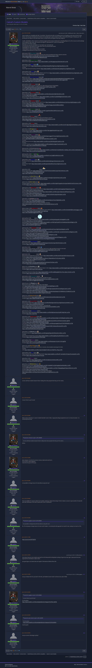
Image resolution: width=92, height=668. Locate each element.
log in (22, 1)
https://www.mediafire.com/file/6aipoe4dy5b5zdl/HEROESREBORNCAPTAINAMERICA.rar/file (53, 78)
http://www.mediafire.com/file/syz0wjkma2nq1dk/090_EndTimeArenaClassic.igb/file (51, 320)
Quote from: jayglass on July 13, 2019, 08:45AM (33, 595)
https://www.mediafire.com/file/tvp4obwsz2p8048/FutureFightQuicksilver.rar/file (40, 279)
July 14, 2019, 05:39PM (26, 615)
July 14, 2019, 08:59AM (26, 480)
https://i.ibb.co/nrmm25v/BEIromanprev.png (36, 184)
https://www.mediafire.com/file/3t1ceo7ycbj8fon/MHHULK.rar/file (48, 155)
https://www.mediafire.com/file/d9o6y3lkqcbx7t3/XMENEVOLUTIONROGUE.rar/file (56, 291)
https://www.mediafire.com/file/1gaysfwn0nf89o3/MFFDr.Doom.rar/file (47, 110)
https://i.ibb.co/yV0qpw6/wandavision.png (35, 308)
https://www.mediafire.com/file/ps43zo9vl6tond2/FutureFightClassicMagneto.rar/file (50, 229)
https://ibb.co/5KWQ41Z (31, 95)
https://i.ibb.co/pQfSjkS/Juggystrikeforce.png (32, 212)
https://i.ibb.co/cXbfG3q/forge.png (34, 131)
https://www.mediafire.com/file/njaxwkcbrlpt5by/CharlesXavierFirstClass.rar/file (40, 262)
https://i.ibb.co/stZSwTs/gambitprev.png (35, 137)
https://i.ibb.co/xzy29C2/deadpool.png (34, 103)
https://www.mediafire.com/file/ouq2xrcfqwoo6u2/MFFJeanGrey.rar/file (58, 191)
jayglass (14, 405)
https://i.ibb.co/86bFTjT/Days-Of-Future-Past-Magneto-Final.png (40, 238)
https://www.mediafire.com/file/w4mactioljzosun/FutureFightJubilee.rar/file (48, 200)
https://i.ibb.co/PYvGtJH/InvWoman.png (35, 172)
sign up (26, 1)
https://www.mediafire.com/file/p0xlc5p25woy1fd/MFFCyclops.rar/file (40, 87)
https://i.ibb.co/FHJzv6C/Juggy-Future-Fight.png (37, 211)
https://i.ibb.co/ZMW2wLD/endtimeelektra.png (36, 120)
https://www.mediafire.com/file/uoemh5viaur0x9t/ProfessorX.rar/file (58, 255)
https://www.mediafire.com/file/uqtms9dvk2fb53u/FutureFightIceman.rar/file (48, 163)
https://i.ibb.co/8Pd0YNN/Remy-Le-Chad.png (36, 145)
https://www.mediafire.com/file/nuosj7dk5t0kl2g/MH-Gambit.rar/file (49, 141)
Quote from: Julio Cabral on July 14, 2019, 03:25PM (33, 618)
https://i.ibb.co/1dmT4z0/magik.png (34, 220)
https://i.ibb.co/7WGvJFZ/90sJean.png (34, 190)
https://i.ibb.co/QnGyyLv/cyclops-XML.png (31, 89)
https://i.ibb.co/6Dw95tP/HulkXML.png (35, 156)
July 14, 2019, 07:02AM (26, 457)
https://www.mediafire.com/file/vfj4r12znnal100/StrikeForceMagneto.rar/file (60, 232)
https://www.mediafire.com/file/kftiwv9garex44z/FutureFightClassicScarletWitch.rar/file (53, 302)
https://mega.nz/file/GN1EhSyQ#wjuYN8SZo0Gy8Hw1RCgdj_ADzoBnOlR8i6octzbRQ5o (44, 105)
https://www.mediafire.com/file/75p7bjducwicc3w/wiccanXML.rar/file (46, 359)
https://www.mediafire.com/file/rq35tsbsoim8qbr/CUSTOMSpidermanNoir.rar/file (54, 318)
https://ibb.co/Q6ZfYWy (31, 313)
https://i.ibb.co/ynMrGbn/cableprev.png (35, 74)
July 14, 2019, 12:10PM (26, 574)
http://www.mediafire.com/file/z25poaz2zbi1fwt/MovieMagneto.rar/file (41, 234)
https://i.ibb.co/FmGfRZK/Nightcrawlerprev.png (36, 251)
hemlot (14, 505)
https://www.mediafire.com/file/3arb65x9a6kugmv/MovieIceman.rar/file (47, 161)
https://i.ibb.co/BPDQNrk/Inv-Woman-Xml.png (32, 173)
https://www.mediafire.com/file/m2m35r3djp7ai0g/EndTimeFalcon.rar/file (64, 124)
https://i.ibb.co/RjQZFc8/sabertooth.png (35, 298)
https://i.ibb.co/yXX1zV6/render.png (34, 269)
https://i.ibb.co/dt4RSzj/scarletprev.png (35, 304)
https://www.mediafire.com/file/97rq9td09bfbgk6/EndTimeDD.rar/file (55, 96)
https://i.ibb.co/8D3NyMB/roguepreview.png (36, 287)
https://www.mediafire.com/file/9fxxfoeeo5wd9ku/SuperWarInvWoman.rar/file (50, 170)
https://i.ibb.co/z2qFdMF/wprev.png (34, 361)
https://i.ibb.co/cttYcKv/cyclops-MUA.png (35, 88)
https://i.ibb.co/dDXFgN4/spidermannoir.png (36, 319)
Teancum (14, 385)
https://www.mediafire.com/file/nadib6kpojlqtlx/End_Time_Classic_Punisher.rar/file (56, 272)
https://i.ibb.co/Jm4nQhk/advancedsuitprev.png (32, 328)
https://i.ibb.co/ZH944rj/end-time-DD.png (35, 98)
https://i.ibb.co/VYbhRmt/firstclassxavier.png (36, 263)
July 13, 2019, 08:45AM (26, 397)
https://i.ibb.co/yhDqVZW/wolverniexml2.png (36, 366)
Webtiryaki (11, 664)
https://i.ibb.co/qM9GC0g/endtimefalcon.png (36, 126)
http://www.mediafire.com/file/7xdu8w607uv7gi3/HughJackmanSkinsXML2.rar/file (52, 365)
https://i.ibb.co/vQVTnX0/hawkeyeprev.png (35, 151)
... (18, 29)
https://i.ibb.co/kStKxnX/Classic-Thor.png (35, 355)
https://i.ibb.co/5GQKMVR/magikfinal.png (31, 225)
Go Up (7, 650)
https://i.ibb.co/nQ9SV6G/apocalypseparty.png (36, 57)
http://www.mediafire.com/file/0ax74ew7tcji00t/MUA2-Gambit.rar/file (41, 138)
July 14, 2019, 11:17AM (26, 537)
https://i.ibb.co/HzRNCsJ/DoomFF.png (34, 112)
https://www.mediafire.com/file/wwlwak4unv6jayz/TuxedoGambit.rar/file (51, 144)
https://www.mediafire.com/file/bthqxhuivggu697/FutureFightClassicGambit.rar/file (49, 136)
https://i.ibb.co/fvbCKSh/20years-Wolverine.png (37, 369)
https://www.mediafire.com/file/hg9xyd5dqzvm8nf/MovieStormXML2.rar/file (48, 333)
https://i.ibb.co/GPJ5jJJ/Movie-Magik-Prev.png (36, 223)
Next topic (82, 25)
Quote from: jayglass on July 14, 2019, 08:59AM (33, 520)
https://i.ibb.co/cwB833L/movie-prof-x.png (35, 259)
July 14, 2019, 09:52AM (26, 517)
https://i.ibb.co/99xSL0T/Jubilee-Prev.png (35, 201)
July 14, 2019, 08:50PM (26, 632)
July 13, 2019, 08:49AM (26, 415)
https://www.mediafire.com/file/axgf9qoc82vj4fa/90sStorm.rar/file (53, 335)
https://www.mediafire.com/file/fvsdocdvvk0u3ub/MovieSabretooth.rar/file (48, 297)
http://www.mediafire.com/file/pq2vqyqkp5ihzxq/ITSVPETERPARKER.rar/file (56, 323)
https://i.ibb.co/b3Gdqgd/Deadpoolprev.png (36, 106)
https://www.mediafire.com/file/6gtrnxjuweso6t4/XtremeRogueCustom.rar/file (53, 288)
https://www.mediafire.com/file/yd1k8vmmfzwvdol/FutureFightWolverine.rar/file (40, 372)
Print (84, 29)
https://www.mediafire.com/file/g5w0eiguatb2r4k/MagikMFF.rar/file (54, 219)
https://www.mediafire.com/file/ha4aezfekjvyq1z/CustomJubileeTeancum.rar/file (40, 204)
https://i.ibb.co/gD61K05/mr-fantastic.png (35, 244)
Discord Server (22, 14)
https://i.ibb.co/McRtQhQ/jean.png (34, 193)
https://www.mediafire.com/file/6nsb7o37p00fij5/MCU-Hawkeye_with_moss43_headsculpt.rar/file (61, 149)
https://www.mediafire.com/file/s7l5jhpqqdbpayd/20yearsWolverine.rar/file (60, 368)
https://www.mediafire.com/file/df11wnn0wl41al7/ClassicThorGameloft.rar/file (62, 354)
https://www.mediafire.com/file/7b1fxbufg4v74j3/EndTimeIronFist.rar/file (49, 177)
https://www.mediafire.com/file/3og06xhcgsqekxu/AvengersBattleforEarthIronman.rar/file (61, 183)
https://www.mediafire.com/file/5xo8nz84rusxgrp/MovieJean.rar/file (50, 194)
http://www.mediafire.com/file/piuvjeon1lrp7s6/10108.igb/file (52, 341)
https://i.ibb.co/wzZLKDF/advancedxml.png (35, 327)
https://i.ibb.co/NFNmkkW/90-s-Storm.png (35, 337)
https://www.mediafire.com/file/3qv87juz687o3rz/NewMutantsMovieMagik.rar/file (58, 222)
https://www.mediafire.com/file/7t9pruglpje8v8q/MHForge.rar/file (47, 130)
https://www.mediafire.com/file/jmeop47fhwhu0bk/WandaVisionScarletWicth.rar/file (41, 306)
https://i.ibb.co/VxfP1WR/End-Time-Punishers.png (37, 273)
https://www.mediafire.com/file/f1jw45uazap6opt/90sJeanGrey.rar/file (59, 189)
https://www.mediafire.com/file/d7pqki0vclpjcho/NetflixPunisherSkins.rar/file (66, 268)
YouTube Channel (31, 14)
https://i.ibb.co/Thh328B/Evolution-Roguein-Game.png (38, 292)
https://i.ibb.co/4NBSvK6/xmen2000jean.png (36, 195)
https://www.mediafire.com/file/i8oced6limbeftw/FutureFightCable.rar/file (66, 73)
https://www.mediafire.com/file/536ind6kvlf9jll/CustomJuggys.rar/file (67, 209)
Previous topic (76, 25)
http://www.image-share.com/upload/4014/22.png (33, 81)
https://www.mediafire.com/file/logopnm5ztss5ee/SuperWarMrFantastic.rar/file (48, 243)
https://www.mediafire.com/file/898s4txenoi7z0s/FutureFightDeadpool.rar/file (63, 102)
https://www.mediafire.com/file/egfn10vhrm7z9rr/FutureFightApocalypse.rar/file (40, 56)
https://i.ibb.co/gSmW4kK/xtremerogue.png (36, 290)
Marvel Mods (11, 8)
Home (9, 14)
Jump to (66, 656)
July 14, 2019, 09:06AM (26, 498)
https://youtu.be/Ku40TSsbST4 (29, 539)
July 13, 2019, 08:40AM (26, 378)
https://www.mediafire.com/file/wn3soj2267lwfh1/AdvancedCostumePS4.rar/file (49, 326)
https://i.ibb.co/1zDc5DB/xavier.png (34, 257)
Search (15, 14)
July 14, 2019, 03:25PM (26, 592)
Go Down (8, 29)
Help (75, 664)
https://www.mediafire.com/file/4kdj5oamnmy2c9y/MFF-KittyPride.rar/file (53, 312)
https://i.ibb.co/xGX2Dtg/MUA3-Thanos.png (36, 342)
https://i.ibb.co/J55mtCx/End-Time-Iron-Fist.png (36, 179)
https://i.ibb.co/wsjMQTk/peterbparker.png (35, 324)
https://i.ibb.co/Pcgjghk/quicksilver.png (34, 280)
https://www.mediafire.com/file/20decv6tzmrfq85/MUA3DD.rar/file (49, 94)
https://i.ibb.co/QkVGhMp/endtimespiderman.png (37, 322)
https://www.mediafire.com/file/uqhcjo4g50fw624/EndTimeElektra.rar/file (38, 119)
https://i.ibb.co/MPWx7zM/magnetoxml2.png (36, 230)
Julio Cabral (14, 44)
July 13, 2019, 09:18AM (26, 434)
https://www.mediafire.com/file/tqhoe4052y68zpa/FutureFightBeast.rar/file (58, 68)
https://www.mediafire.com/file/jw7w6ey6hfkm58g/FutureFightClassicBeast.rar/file (49, 66)
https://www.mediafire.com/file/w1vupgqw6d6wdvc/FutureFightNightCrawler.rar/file (41, 250)
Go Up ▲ (85, 664)
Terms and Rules (80, 664)
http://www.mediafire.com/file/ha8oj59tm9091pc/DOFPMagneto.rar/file (50, 237)
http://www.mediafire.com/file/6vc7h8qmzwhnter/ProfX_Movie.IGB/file (49, 258)
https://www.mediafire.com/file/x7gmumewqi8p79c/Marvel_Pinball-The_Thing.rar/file (43, 349)
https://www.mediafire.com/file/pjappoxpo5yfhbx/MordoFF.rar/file (53, 61)
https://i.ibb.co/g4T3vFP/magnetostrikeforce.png (37, 233)
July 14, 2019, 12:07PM (26, 554)
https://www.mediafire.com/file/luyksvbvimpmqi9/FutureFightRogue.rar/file (41, 286)
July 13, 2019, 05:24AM (26, 33)
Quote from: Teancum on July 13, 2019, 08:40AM (33, 437)
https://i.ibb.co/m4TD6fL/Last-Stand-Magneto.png (37, 236)
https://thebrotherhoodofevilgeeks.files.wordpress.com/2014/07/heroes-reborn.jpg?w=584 (47, 80)
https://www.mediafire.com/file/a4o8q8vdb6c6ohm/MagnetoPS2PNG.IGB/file (39, 602)
